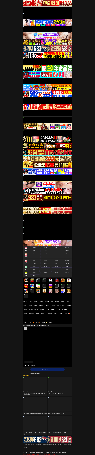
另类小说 (34, 275)
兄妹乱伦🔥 (38, 322)
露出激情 (45, 266)
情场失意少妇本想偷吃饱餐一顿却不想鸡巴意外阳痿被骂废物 (35, 393)
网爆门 (67, 266)
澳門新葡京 (31, 313)
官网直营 (41, 301)
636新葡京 (50, 313)
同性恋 (67, 269)
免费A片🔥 (31, 322)
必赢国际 (35, 305)
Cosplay (56, 250)
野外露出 (67, 257)
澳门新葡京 (64, 309)
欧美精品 (56, 247)
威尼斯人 (25, 301)
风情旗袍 (34, 263)
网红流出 (56, 257)
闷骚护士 (67, 263)
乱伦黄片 (36, 309)
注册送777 (63, 301)
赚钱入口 (51, 322)
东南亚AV (67, 253)
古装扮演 (34, 260)
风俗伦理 (67, 272)
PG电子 (52, 301)
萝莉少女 (67, 247)
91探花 (45, 257)
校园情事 (45, 272)
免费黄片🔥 (44, 322)
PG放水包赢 (47, 305)
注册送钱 (57, 301)
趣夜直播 (47, 309)
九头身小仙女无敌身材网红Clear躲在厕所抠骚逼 (35, 433)
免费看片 (50, 318)
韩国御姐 (45, 253)
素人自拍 (67, 250)
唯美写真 (56, 266)
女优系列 (45, 260)
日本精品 (45, 250)
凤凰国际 (41, 305)
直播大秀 (61, 318)
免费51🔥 (61, 313)
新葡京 (24, 305)
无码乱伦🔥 (67, 313)
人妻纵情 (56, 272)
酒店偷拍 (69, 305)
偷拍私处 (42, 309)
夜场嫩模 (53, 309)
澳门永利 (47, 301)
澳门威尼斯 (67, 318)
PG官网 (30, 301)
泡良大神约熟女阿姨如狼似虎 (55, 393)
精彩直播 (59, 305)
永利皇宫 (37, 313)
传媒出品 (34, 269)
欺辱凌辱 (34, 257)
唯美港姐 (56, 253)
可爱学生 (56, 260)
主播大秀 (25, 309)
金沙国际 (37, 318)
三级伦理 (34, 250)
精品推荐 (34, 247)
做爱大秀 (56, 318)
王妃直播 (31, 309)
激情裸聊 (56, 313)
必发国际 (58, 309)
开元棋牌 (36, 301)
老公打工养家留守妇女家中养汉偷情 (57, 432)
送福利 (68, 301)
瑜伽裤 (56, 263)
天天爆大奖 (31, 318)
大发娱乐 (25, 313)
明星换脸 (45, 263)
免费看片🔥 (43, 313)
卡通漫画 (34, 266)
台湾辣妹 (34, 253)
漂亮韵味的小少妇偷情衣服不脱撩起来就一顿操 (35, 413)
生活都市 (34, 272)
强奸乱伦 (45, 247)
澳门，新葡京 (43, 318)
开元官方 (25, 318)
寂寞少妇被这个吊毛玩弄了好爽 (56, 413)
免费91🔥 (25, 322)
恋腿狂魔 (67, 260)
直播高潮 (53, 305)
